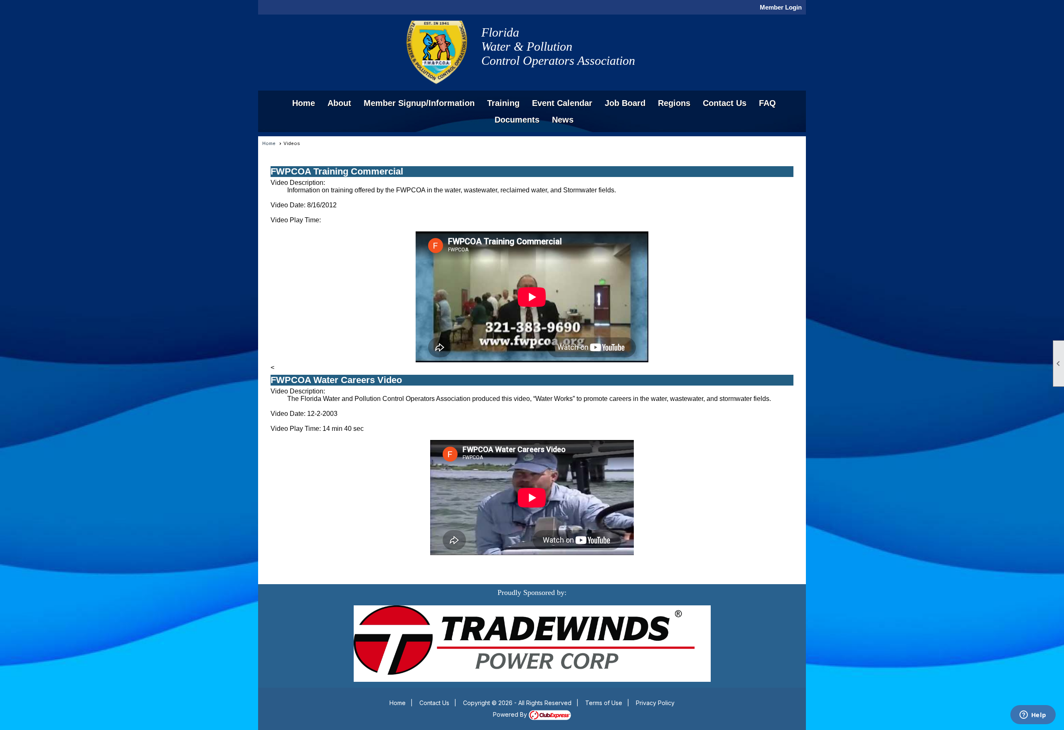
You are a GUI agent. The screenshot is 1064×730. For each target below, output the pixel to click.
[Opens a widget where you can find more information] (1033, 715)
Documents (517, 119)
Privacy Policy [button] (655, 702)
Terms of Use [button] (603, 702)
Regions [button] (674, 103)
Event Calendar (562, 103)
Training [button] (503, 103)
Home (303, 103)
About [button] (339, 103)
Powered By (511, 714)
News (563, 119)
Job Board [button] (625, 103)
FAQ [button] (767, 103)
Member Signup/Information (419, 103)
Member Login (781, 7)
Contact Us (724, 103)
